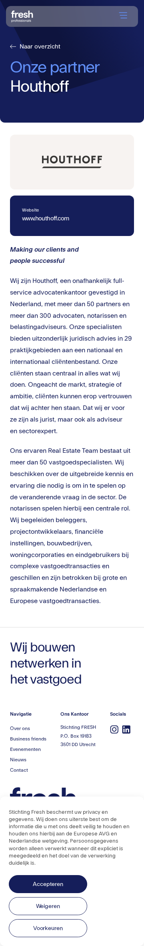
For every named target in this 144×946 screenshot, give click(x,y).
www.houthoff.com (45, 219)
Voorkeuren (48, 928)
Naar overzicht (36, 47)
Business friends (28, 738)
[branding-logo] (22, 15)
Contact (19, 770)
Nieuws (18, 759)
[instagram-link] (114, 729)
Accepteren (48, 884)
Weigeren (48, 906)
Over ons (20, 728)
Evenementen (25, 749)
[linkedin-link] (126, 729)
